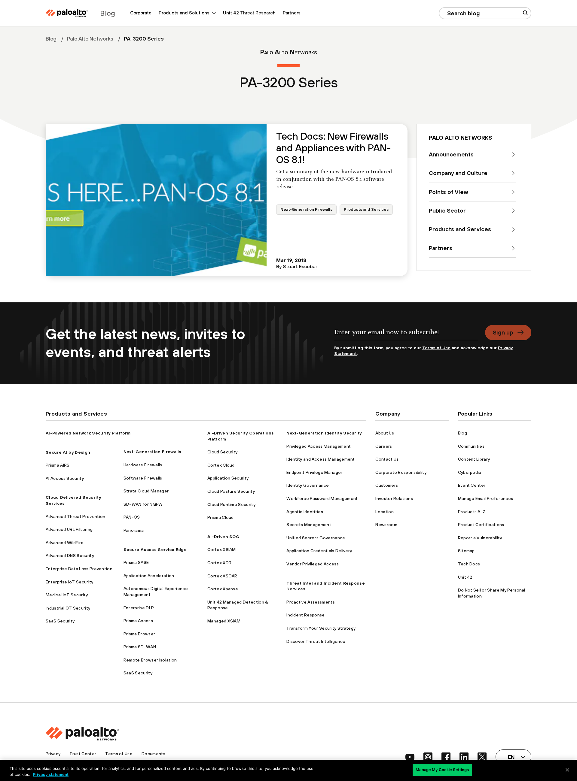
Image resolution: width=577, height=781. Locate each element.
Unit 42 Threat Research (249, 12)
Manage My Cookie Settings (442, 769)
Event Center (472, 485)
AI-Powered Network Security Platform (88, 433)
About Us (384, 433)
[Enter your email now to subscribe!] (406, 335)
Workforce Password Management (322, 498)
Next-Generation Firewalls (306, 209)
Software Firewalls (143, 478)
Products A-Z (472, 511)
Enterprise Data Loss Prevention (79, 568)
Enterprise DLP (139, 607)
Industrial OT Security (68, 608)
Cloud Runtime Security (231, 504)
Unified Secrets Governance (315, 537)
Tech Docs (469, 564)
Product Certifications (481, 524)
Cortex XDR (219, 562)
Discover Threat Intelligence (315, 641)
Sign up (503, 332)
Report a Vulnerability (480, 537)
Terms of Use (436, 347)
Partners (292, 12)
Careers (383, 446)
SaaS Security (60, 621)
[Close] (567, 769)
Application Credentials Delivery (319, 550)
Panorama (134, 530)
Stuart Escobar (300, 266)
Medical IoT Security (67, 594)
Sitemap (466, 550)
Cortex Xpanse (222, 588)
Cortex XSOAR (222, 576)
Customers (386, 485)
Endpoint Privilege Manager (314, 472)
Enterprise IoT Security (69, 582)
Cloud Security (222, 452)
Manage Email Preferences (485, 498)
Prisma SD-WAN (140, 646)
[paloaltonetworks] (67, 13)
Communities (471, 446)
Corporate (140, 12)
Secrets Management (308, 524)
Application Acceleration (149, 575)
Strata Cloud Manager (146, 491)
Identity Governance (307, 485)
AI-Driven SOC (223, 536)
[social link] (409, 756)
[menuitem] (141, 13)
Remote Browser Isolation (150, 660)
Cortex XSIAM (221, 549)
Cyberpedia (469, 472)
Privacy (53, 753)
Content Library (474, 459)
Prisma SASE (136, 562)
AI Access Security (65, 478)
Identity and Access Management (320, 459)
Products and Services (366, 209)
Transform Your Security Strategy (321, 628)
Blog (51, 39)
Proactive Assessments (310, 602)
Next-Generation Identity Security (324, 433)
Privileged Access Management (318, 446)
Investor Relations (394, 498)
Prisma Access (138, 620)
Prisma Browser (139, 633)
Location (384, 511)
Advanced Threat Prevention (75, 516)
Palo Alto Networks (90, 39)
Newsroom (386, 524)
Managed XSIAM (223, 621)
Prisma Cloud (220, 517)
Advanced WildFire (65, 542)
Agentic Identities (304, 511)
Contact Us (386, 459)
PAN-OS (132, 517)
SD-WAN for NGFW (143, 504)
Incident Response (305, 615)
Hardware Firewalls (143, 464)
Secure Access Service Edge (155, 549)
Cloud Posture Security (231, 491)
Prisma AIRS (58, 465)
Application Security (228, 478)
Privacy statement (51, 774)
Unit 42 (465, 577)
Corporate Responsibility (400, 472)
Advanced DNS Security (70, 555)
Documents (153, 753)
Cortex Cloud (221, 465)
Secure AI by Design (68, 452)
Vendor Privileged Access (312, 564)
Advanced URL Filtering (69, 529)
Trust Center (82, 753)
